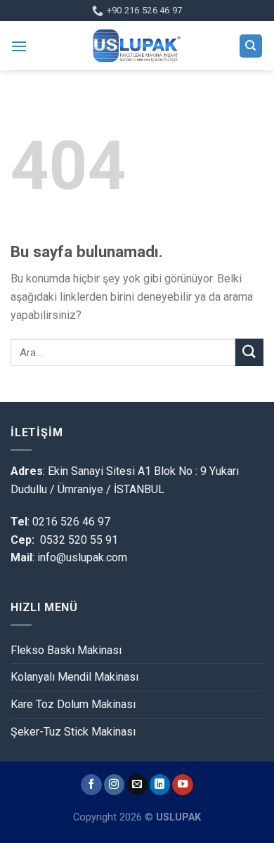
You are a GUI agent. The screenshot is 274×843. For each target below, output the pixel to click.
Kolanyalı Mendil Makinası (74, 677)
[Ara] (251, 46)
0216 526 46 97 (71, 521)
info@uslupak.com (80, 557)
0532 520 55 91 (79, 540)
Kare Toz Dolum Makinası (73, 704)
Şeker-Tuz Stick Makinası (73, 731)
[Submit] (249, 352)
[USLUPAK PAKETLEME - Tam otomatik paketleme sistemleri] (137, 45)
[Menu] (19, 46)
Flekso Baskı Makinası (66, 650)
